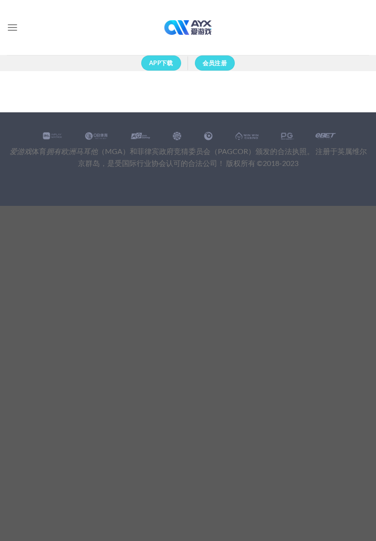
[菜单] (12, 27)
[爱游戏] (188, 27)
